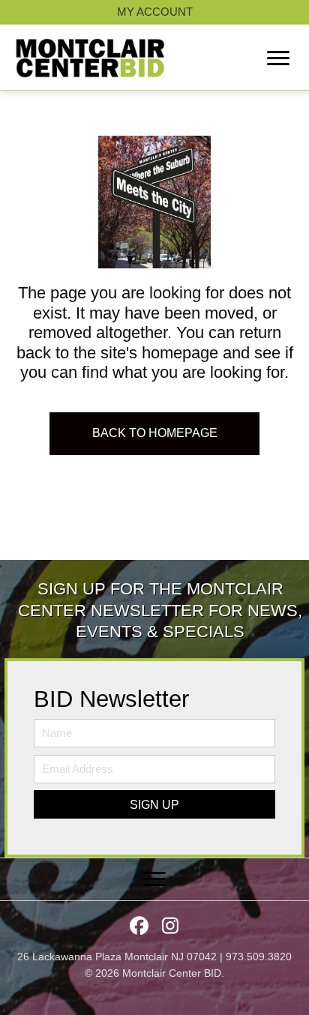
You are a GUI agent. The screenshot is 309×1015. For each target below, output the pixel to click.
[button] (154, 804)
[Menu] (278, 58)
